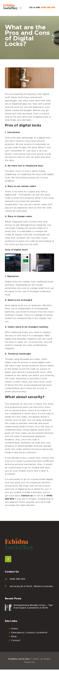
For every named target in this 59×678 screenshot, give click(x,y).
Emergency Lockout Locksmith (29, 632)
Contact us (27, 495)
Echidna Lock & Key (19, 658)
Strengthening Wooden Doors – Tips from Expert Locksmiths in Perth (33, 606)
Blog (14, 636)
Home (14, 628)
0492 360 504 (48, 7)
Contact (15, 640)
